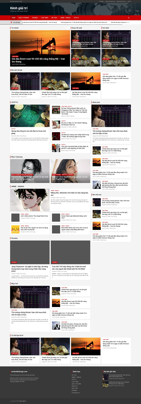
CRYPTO (76, 17)
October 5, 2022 (55, 197)
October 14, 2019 (15, 181)
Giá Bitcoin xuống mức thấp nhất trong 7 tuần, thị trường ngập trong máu (75, 135)
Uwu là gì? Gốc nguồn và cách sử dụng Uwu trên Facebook (34, 229)
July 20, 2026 (75, 96)
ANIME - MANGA (55, 190)
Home (13, 17)
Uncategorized (75, 392)
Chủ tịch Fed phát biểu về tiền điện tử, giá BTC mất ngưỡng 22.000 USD (74, 147)
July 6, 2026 (64, 330)
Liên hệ (129, 1)
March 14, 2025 (65, 116)
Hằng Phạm (23, 64)
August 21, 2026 (76, 64)
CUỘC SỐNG (44, 17)
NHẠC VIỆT (75, 388)
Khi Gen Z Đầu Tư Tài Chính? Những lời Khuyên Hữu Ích (74, 124)
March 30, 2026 (15, 136)
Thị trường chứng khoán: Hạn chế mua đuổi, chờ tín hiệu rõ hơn (84, 43)
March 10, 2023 (65, 138)
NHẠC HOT (24, 174)
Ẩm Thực (54, 17)
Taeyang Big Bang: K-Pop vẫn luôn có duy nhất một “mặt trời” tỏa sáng (29, 178)
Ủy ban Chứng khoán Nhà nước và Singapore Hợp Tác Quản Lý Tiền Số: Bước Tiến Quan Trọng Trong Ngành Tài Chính (74, 111)
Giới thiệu (101, 1)
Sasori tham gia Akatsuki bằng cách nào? (74, 217)
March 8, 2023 (65, 150)
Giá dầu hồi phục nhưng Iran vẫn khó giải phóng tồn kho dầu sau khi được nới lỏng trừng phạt (74, 326)
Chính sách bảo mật (110, 1)
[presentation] (66, 28)
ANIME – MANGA (65, 17)
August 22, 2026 (76, 46)
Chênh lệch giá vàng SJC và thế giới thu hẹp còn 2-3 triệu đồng (85, 62)
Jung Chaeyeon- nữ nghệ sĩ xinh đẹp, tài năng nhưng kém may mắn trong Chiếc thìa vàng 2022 (29, 269)
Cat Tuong (84, 64)
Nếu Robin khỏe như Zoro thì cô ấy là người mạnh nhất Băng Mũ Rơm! (74, 229)
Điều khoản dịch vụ (121, 1)
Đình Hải (72, 116)
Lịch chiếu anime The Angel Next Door (34, 216)
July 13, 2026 (15, 64)
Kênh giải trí (18, 8)
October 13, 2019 (56, 181)
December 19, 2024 (66, 127)
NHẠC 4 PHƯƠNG (24, 17)
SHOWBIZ (35, 17)
